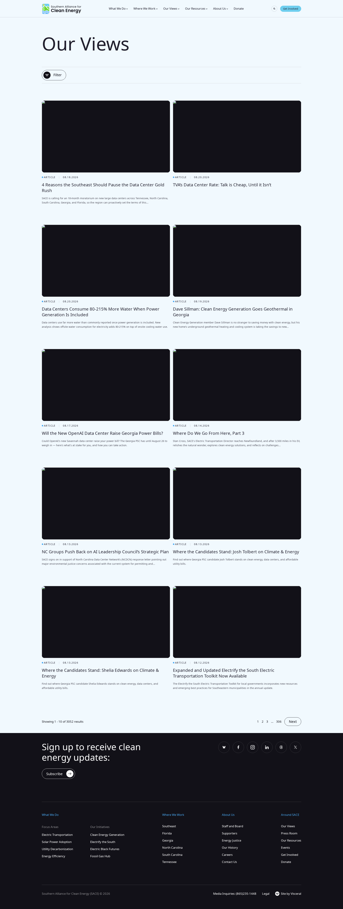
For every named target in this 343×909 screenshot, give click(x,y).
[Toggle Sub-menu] (127, 8)
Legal (265, 894)
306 (279, 721)
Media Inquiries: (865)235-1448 (234, 894)
